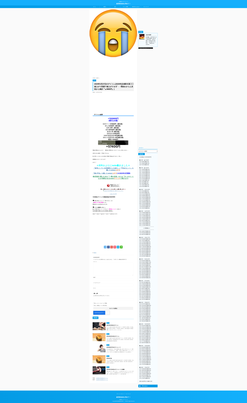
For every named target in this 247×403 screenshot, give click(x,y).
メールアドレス (96, 282)
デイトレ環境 (125, 6)
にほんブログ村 (113, 194)
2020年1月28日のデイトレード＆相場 (115, 369)
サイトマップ (146, 6)
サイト (94, 288)
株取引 (105, 6)
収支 (115, 6)
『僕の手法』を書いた (100, 173)
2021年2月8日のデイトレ (112, 325)
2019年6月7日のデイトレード (113, 347)
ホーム (94, 6)
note (109, 173)
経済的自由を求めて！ (123, 3)
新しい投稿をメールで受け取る (100, 305)
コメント (95, 261)
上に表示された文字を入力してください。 (101, 295)
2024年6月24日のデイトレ (112, 336)
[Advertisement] (113, 67)
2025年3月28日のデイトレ (102, 379)
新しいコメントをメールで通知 (100, 303)
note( (112, 178)
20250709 (109, 358)
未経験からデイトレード (123, 399)
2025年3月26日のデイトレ (102, 378)
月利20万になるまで (136, 6)
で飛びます (124, 178)
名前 (94, 277)
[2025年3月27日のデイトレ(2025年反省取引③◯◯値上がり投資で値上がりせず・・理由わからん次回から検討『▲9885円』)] (118, 247)
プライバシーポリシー (120, 393)
